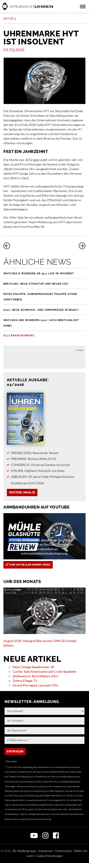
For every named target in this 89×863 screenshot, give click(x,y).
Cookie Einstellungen (49, 856)
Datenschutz (63, 851)
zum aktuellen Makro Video (29, 564)
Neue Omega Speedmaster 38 (33, 667)
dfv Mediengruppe (24, 851)
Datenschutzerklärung (39, 819)
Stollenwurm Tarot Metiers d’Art (35, 676)
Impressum (45, 851)
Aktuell (10, 18)
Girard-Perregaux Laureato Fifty (35, 685)
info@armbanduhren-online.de (44, 814)
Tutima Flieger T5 (25, 681)
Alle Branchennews (18, 335)
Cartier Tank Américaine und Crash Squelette (44, 671)
